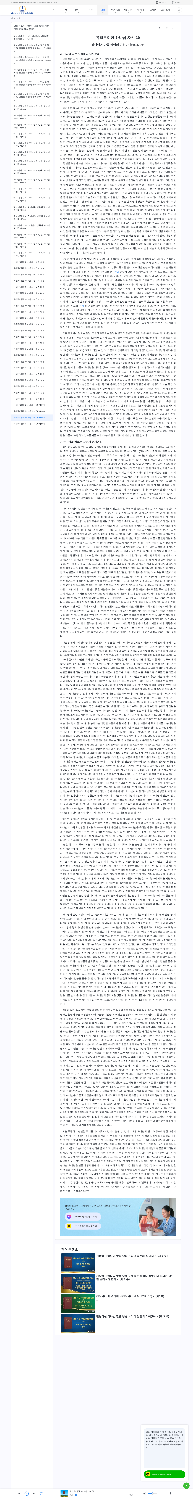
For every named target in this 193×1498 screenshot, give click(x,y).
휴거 (81, 305)
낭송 (103, 10)
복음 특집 (115, 10)
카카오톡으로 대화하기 (161, 1474)
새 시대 (140, 10)
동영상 (78, 10)
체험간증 (128, 10)
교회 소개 (165, 10)
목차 (64, 28)
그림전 (153, 10)
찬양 (90, 10)
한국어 (177, 2)
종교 (116, 271)
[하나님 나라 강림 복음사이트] (22, 10)
